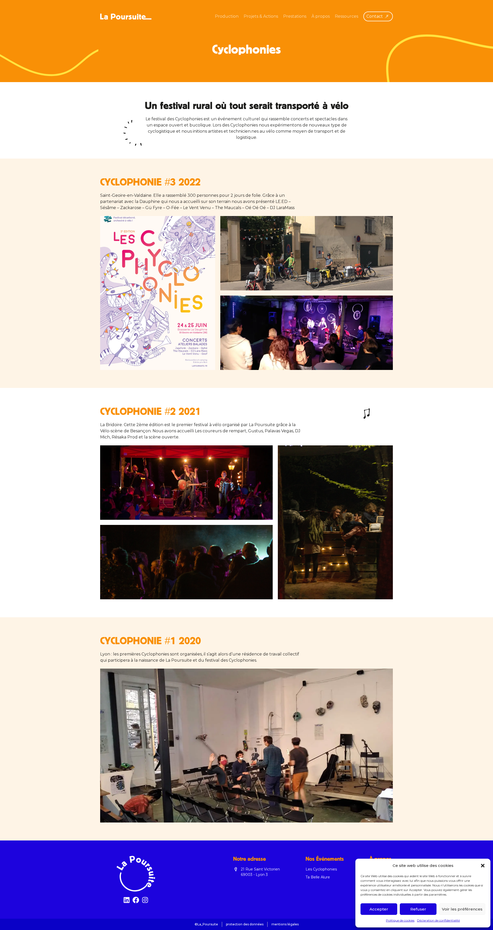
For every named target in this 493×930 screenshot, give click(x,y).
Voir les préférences (462, 909)
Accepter (378, 909)
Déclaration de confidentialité (438, 920)
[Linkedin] (126, 900)
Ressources (346, 16)
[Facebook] (135, 900)
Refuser (418, 909)
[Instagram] (145, 900)
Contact (374, 16)
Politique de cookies (400, 920)
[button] (482, 865)
